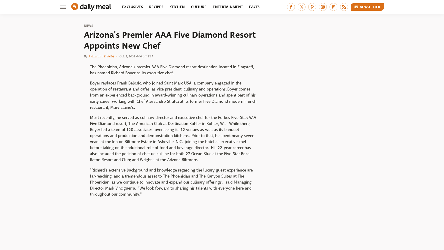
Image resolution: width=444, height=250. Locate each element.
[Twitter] (301, 7)
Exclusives (132, 6)
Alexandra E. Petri (101, 56)
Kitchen (177, 6)
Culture (199, 6)
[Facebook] (291, 7)
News (88, 25)
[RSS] (344, 7)
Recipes (156, 6)
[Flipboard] (333, 7)
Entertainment (228, 6)
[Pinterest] (312, 7)
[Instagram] (323, 7)
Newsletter (370, 7)
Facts (254, 6)
